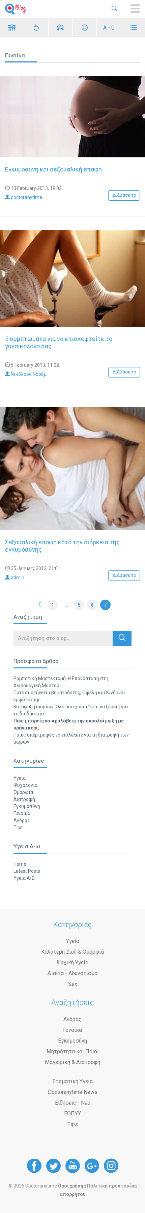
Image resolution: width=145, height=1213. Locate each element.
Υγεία (19, 778)
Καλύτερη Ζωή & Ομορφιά (72, 952)
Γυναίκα (21, 813)
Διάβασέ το (124, 195)
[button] (122, 638)
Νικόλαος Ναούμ (28, 374)
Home (19, 864)
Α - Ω (109, 27)
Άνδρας (21, 820)
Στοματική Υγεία (73, 1081)
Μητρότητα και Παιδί (73, 1051)
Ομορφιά (23, 792)
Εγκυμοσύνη (26, 806)
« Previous (39, 605)
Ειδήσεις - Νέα (72, 1103)
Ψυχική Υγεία (72, 962)
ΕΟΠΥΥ (72, 1113)
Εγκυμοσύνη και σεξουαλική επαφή (53, 169)
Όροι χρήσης (72, 1186)
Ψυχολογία (25, 785)
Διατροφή (24, 799)
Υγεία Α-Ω (24, 878)
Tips (18, 827)
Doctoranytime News (72, 1092)
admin (17, 577)
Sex (72, 984)
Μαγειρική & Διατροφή (72, 1062)
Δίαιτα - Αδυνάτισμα (72, 973)
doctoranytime (26, 197)
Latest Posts (26, 871)
